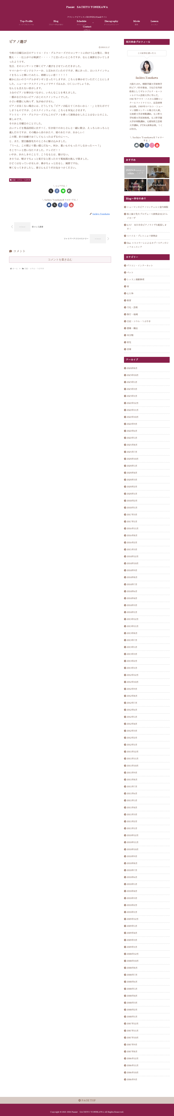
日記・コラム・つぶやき (21, 180)
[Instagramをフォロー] (65, 205)
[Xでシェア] (51, 191)
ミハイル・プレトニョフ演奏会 (142, 236)
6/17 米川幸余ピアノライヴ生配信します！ (147, 227)
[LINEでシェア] (63, 191)
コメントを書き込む (60, 259)
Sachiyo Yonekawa (147, 77)
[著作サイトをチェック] (49, 205)
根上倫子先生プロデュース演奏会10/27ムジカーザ (147, 216)
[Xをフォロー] (54, 205)
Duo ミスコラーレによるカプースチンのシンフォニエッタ (148, 245)
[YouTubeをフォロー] (71, 205)
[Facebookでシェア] (57, 191)
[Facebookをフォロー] (60, 205)
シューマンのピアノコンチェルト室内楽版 (147, 207)
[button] (69, 191)
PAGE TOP (88, 1100)
